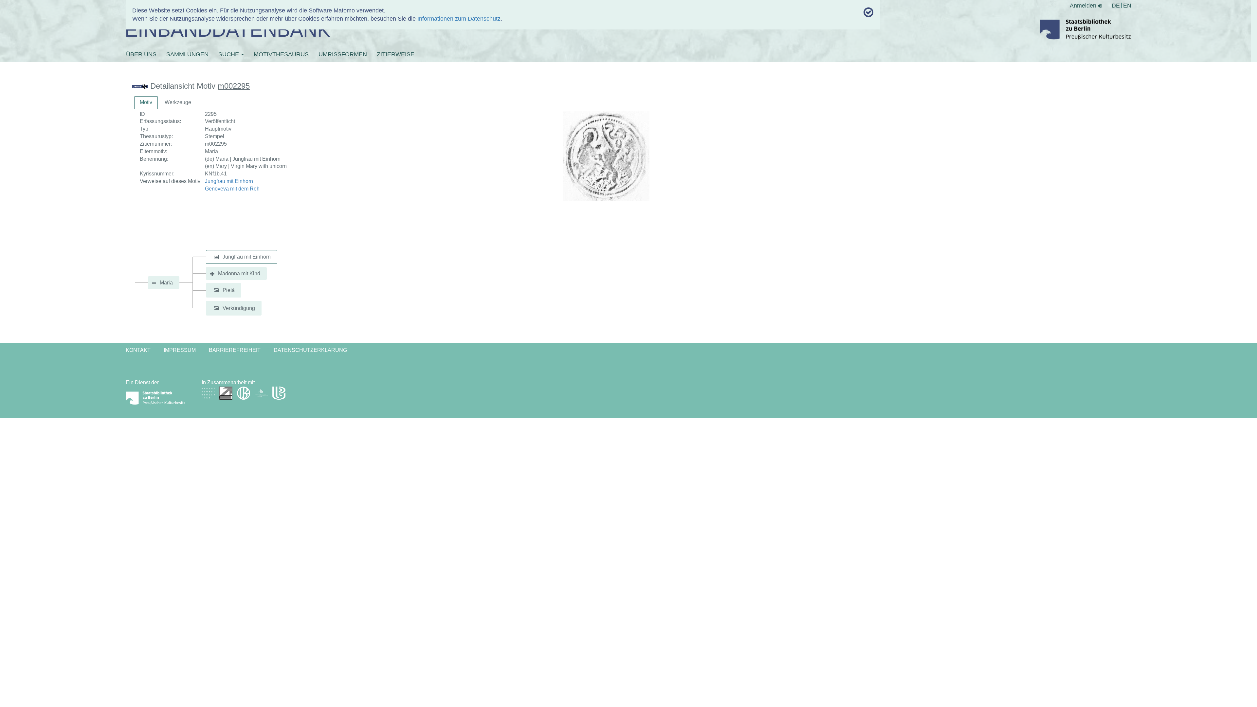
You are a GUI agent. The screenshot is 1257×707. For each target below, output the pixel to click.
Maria (166, 282)
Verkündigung (239, 308)
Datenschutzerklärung (310, 350)
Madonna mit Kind (239, 273)
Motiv (146, 102)
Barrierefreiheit (235, 350)
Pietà (229, 290)
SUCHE (229, 54)
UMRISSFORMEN (343, 54)
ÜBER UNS (141, 54)
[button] (216, 257)
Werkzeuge (178, 102)
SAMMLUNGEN (187, 54)
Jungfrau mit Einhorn (229, 181)
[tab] (146, 102)
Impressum (180, 350)
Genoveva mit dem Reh (232, 188)
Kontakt (138, 350)
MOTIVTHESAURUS (281, 54)
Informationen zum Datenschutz (459, 18)
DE (1116, 5)
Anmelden (1084, 5)
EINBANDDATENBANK (227, 30)
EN (1127, 5)
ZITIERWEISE (395, 54)
